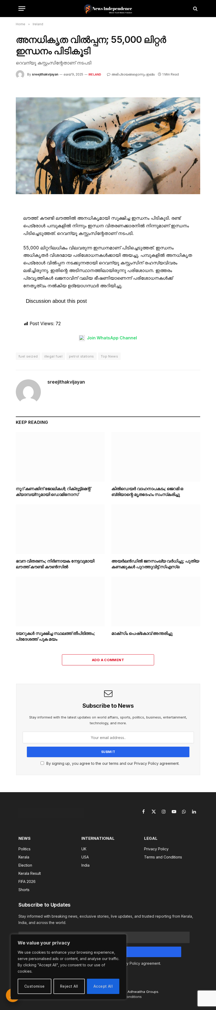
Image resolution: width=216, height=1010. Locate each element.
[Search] (195, 8)
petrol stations (81, 356)
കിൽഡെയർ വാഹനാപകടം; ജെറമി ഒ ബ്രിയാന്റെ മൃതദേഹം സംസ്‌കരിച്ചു (147, 491)
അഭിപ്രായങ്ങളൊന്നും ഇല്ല (133, 74)
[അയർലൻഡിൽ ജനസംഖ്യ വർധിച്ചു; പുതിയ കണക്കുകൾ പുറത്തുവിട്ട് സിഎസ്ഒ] (155, 529)
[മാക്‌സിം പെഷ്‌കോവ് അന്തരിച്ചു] (155, 602)
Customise (34, 986)
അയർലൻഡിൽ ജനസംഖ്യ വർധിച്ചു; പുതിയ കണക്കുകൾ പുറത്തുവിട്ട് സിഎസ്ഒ (155, 563)
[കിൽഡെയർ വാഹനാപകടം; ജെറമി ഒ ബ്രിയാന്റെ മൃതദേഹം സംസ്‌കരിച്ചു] (155, 457)
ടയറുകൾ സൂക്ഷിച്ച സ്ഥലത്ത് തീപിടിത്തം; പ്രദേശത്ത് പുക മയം (55, 636)
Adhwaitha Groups (142, 991)
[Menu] (21, 8)
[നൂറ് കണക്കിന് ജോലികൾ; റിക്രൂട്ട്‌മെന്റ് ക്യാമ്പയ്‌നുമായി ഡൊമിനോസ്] (60, 457)
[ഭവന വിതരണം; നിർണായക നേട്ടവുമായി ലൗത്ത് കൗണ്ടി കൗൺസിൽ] (60, 529)
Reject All (69, 986)
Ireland (95, 74)
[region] (68, 966)
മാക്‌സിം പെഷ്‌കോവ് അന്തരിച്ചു (142, 633)
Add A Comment (108, 660)
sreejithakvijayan (45, 74)
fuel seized (28, 356)
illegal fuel (53, 356)
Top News (109, 356)
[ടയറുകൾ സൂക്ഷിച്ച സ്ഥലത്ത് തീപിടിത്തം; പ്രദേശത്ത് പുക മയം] (60, 602)
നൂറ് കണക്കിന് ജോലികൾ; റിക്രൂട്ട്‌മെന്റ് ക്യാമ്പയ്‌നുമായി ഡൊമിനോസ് (53, 491)
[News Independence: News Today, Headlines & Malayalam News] (108, 8)
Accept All (103, 986)
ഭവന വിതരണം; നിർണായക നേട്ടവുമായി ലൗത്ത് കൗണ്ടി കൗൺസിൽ (55, 563)
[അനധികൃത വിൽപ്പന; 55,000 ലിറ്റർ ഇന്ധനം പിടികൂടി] (108, 146)
